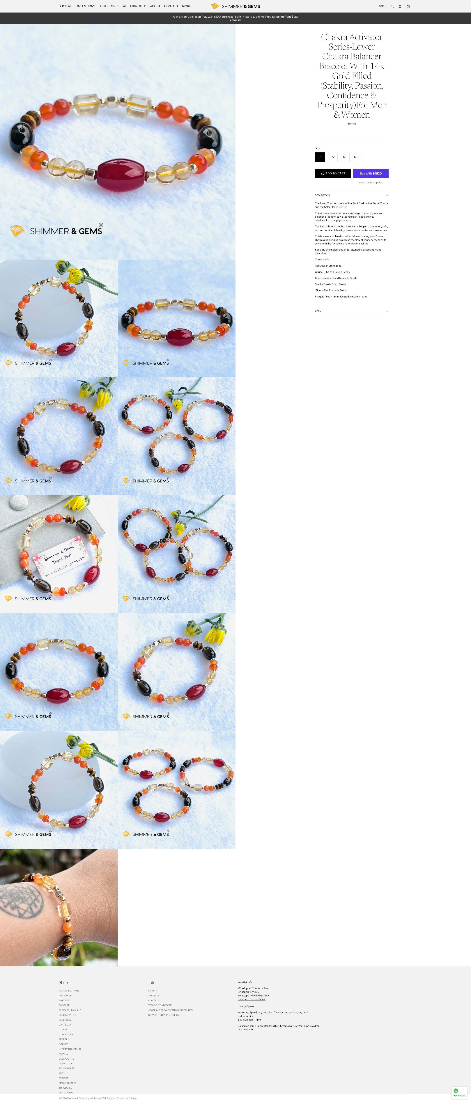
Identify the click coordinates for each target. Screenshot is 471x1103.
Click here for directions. (251, 999)
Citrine (63, 1029)
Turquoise (65, 1087)
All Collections (69, 990)
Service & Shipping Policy (163, 1015)
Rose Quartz (66, 1068)
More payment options (371, 182)
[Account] (400, 6)
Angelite (64, 1005)
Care (318, 311)
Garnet (63, 1044)
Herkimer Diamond (70, 1049)
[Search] (392, 6)
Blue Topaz (65, 1020)
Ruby (62, 1073)
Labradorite (66, 1058)
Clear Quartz (67, 1034)
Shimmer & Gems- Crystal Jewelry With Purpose (91, 1098)
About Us (154, 995)
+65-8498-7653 (259, 995)
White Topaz (66, 1092)
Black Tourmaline (70, 1010)
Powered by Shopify (126, 1098)
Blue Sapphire (67, 1015)
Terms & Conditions (160, 1005)
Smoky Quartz (67, 1083)
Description (322, 195)
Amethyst (64, 1000)
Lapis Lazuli (66, 1063)
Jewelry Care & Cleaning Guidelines (170, 1010)
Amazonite (65, 995)
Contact (153, 1000)
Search (152, 990)
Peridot (63, 1078)
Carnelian (65, 1024)
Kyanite (63, 1053)
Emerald (64, 1039)
